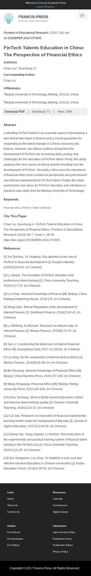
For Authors (13, 532)
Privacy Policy (60, 551)
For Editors (13, 545)
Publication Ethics (63, 545)
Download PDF (15, 111)
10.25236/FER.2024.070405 (22, 38)
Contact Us (13, 511)
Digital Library (60, 511)
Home (10, 498)
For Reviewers (15, 538)
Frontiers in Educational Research (26, 32)
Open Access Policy (64, 532)
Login (39, 6)
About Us (12, 505)
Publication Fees (62, 538)
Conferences (60, 505)
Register (50, 6)
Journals (57, 498)
